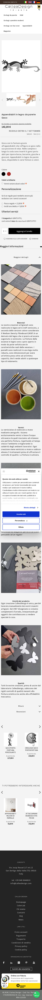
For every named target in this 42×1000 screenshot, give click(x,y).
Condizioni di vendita (21, 942)
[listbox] (21, 174)
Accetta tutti (21, 514)
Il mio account (21, 932)
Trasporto (21, 939)
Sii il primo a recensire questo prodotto (16, 124)
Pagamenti (21, 935)
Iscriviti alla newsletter (21, 969)
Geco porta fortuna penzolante (10, 750)
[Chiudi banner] (39, 471)
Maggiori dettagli (21, 257)
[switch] (5, 986)
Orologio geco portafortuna (31, 749)
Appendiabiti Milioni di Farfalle (10, 815)
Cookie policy (21, 949)
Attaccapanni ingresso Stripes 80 (31, 815)
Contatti (21, 912)
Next (39, 100)
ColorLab (21, 905)
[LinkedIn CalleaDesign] (11, 962)
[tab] (21, 257)
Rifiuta (21, 527)
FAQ (21, 916)
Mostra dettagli (29, 507)
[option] (3, 174)
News (21, 919)
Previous (2, 100)
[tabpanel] (11, 100)
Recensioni (21, 712)
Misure (21, 706)
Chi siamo (21, 909)
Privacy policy (21, 946)
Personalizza (20, 521)
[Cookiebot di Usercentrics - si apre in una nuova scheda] (27, 471)
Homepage (21, 902)
